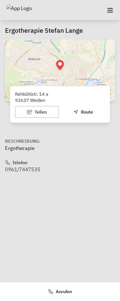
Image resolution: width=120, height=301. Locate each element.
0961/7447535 (22, 169)
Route (86, 112)
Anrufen (63, 291)
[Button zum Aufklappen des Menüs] (110, 10)
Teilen (40, 112)
